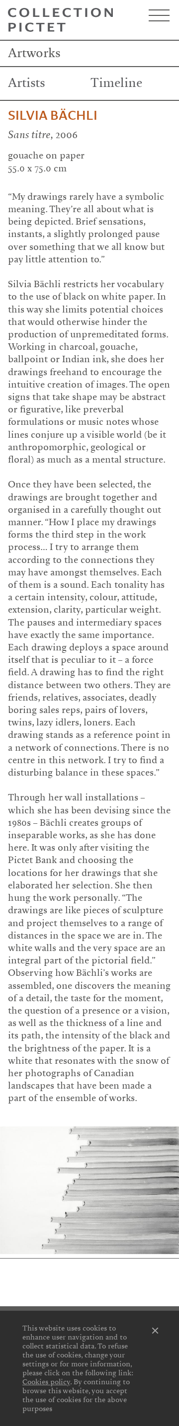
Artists (26, 83)
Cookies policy (46, 1382)
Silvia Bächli (52, 115)
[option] (89, 1190)
